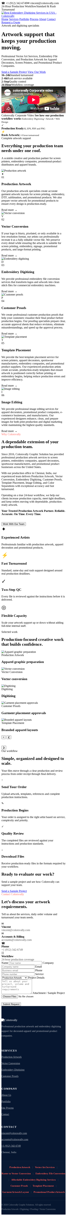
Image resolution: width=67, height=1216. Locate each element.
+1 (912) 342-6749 (11, 1146)
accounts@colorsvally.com (14, 1139)
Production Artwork (11, 1057)
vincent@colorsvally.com (14, 1133)
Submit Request (11, 1004)
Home (4, 19)
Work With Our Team (13, 524)
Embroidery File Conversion (50, 1173)
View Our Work (37, 71)
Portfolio (24, 19)
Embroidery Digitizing (12, 1069)
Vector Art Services (45, 1167)
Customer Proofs (9, 1076)
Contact (51, 19)
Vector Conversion (10, 1063)
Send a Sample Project (14, 71)
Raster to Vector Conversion (16, 1173)
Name (5, 962)
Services (14, 19)
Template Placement (43, 1185)
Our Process (7, 1108)
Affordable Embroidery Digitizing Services (33, 1179)
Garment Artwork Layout (15, 1192)
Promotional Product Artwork (49, 1192)
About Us (6, 1095)
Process (34, 19)
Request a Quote (10, 22)
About (42, 19)
